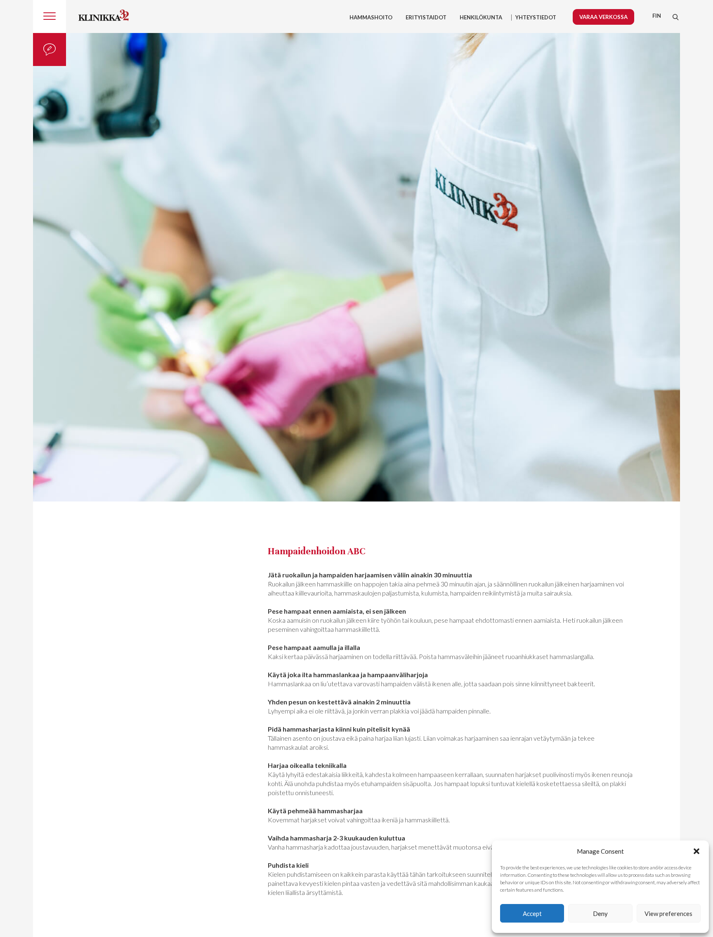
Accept (532, 913)
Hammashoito (370, 17)
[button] (696, 851)
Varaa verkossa (603, 17)
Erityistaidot (426, 17)
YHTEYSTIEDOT (535, 17)
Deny (600, 913)
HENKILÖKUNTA (481, 17)
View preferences (668, 913)
